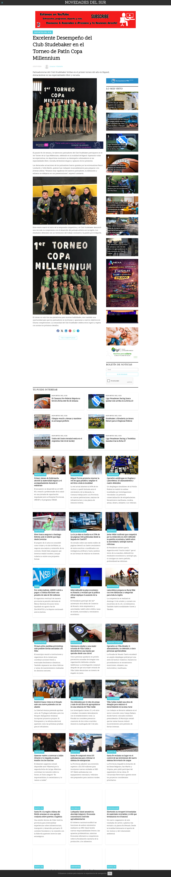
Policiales (76, 642)
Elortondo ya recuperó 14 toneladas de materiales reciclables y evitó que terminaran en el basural (122, 814)
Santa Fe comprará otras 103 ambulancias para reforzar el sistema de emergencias (83, 758)
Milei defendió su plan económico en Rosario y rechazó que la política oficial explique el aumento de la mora (85, 594)
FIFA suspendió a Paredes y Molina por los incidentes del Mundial (118, 188)
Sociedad (75, 808)
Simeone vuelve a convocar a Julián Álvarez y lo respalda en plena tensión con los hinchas (48, 758)
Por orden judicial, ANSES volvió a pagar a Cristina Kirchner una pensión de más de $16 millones (48, 592)
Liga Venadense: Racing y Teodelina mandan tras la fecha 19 (120, 439)
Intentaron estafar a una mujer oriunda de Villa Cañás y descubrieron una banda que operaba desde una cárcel (83, 650)
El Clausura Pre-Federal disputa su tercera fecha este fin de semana (66, 399)
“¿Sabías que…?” (78, 531)
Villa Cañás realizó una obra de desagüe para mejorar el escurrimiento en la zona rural (120, 704)
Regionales (40, 474)
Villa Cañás (76, 698)
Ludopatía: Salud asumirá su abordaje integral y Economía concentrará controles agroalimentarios (83, 816)
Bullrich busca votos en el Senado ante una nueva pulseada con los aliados (48, 704)
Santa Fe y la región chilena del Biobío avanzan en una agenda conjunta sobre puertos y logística (48, 814)
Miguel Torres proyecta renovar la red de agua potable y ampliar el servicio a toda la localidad (85, 481)
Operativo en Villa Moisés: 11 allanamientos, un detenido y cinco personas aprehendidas (121, 648)
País (37, 586)
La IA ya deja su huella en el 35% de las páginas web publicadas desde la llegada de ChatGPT (85, 537)
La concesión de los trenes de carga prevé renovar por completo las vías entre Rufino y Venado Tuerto (118, 123)
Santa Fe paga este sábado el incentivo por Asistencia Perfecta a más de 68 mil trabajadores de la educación (118, 207)
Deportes (39, 531)
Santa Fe (75, 752)
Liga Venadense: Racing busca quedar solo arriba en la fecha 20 (119, 399)
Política (112, 531)
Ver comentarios (68, 338)
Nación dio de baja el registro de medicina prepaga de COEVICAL (116, 105)
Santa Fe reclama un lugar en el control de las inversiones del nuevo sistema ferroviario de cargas (122, 758)
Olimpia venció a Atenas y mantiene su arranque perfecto (66, 419)
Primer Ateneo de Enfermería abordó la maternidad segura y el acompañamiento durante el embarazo (48, 482)
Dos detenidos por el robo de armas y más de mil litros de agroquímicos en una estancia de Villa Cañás (85, 704)
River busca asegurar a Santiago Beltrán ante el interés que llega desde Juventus (47, 537)
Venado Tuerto (115, 642)
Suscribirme (122, 374)
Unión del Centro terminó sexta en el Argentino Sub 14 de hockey (67, 439)
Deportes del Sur (42, 32)
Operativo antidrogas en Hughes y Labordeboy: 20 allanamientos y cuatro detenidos (121, 481)
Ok (110, 873)
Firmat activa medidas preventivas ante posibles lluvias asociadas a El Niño (48, 648)
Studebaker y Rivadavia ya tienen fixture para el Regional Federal (120, 419)
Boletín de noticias (119, 364)
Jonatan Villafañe (56, 66)
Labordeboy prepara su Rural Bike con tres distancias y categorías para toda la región (121, 592)
